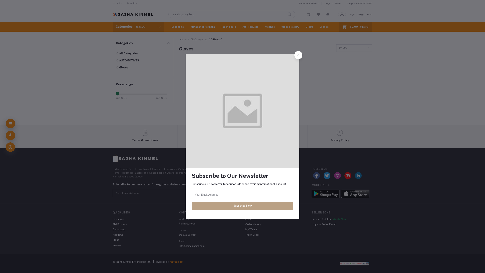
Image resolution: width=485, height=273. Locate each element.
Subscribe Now (242, 205)
